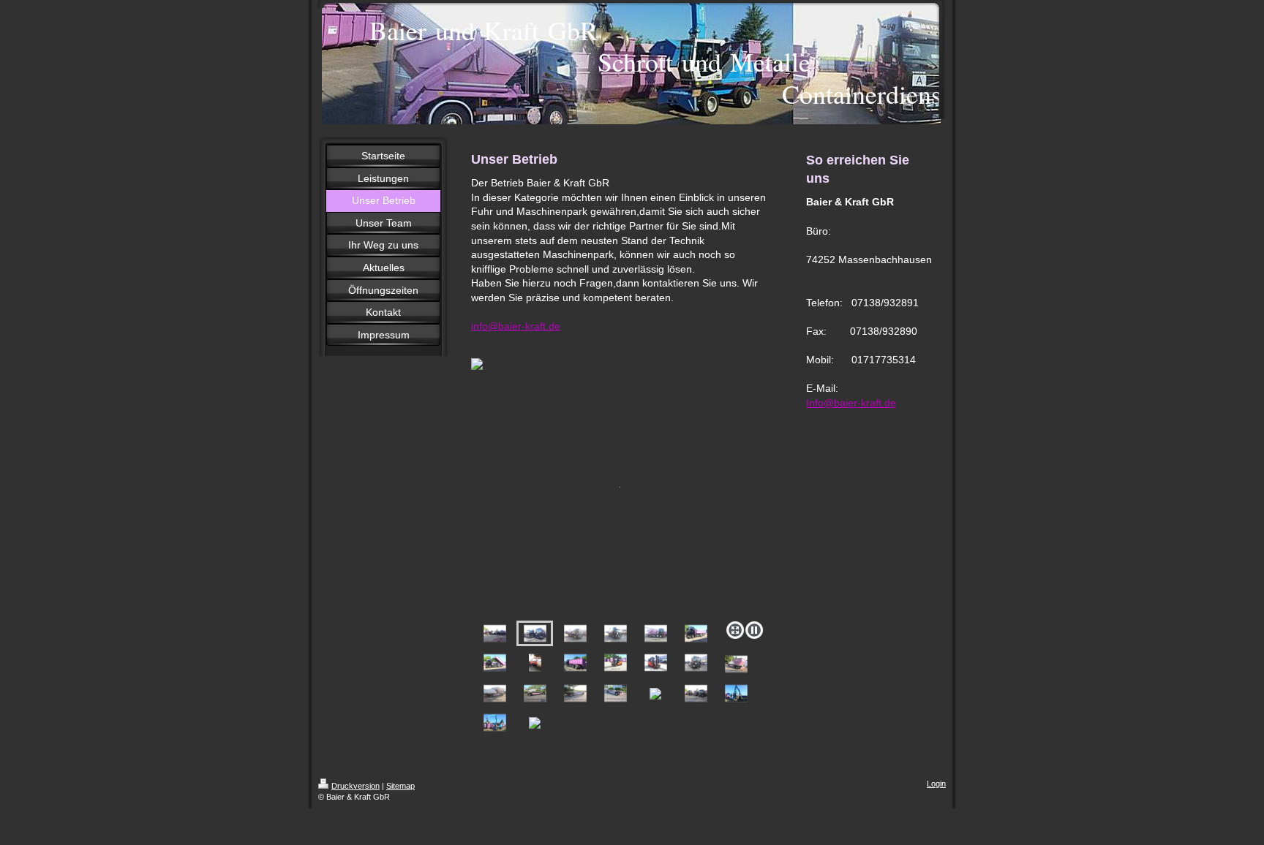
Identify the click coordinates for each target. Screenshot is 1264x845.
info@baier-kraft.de (515, 326)
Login (936, 783)
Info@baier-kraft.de (851, 403)
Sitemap (400, 785)
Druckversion (355, 785)
